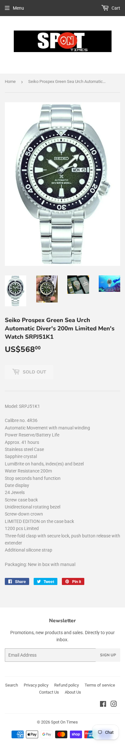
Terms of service (100, 685)
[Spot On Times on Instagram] (114, 704)
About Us (73, 692)
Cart (115, 8)
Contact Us (49, 692)
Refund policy (66, 685)
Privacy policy (36, 685)
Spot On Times (64, 722)
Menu (18, 8)
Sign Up (108, 655)
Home (10, 81)
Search (11, 685)
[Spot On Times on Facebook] (103, 704)
